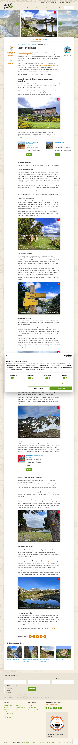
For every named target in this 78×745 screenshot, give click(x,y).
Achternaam (31, 679)
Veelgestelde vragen (30, 742)
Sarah (49, 562)
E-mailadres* (55, 679)
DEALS (42, 2)
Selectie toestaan (38, 388)
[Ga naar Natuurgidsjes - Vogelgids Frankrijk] (21, 459)
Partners (68, 2)
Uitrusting (18, 705)
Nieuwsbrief (54, 2)
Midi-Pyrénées (60, 659)
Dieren (60, 8)
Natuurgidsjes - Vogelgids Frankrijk (34, 455)
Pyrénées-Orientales (13, 659)
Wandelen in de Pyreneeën (44, 660)
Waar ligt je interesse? (10, 686)
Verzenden (32, 689)
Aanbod (45, 39)
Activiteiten (46, 8)
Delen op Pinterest (55, 12)
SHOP (47, 2)
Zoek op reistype (20, 707)
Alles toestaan (61, 388)
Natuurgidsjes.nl (8, 713)
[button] (17, 23)
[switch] (30, 378)
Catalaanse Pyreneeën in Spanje (48, 65)
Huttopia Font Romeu (60, 142)
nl (72, 2)
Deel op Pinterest (58, 99)
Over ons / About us (33, 709)
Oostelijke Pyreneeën (25, 53)
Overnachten (39, 8)
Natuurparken (54, 8)
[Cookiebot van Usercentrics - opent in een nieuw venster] (65, 356)
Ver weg (8, 692)
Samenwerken (32, 707)
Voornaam (7, 679)
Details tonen (65, 383)
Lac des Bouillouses (36, 39)
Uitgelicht (61, 2)
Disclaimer (52, 742)
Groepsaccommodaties (22, 709)
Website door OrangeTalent (66, 742)
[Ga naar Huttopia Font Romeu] (49, 145)
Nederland (9, 688)
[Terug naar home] (8, 6)
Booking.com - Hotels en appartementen (32, 143)
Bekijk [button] (29, 154)
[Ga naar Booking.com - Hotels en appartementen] (21, 145)
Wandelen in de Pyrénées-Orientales (30, 660)
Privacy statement (42, 742)
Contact (30, 705)
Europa (8, 690)
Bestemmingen (30, 8)
